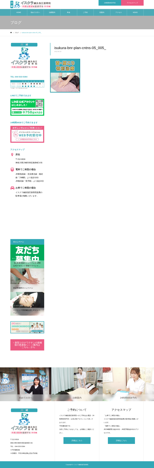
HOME (18, 12)
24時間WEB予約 (110, 3)
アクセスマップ (132, 3)
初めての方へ (35, 12)
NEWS (135, 12)
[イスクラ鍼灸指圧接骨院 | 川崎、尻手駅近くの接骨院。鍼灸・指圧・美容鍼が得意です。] (30, 4)
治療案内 (52, 12)
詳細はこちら (77, 440)
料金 (68, 12)
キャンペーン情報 (17, 258)
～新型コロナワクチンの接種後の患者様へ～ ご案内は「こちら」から (27, 344)
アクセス (118, 12)
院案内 (102, 12)
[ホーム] (11, 32)
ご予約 (85, 12)
